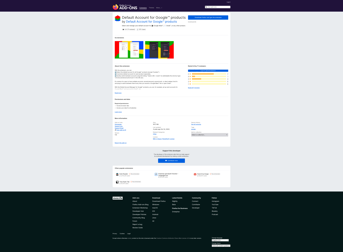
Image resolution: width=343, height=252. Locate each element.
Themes (151, 8)
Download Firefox (159, 201)
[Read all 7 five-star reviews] (209, 74)
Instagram (215, 201)
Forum (134, 221)
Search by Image (203, 174)
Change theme (216, 243)
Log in (228, 2)
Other (154, 134)
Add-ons (135, 198)
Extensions (143, 8)
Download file (192, 21)
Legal (129, 233)
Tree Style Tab (124, 182)
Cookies (122, 233)
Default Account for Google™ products (151, 21)
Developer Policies (139, 214)
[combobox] (217, 7)
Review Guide (137, 228)
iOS (153, 211)
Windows (155, 204)
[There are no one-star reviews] (209, 84)
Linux (154, 218)
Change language (217, 238)
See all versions (196, 124)
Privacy (115, 233)
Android (155, 214)
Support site (119, 126)
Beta (174, 204)
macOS (155, 208)
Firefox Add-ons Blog (140, 204)
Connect (195, 201)
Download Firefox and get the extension (208, 17)
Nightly (174, 201)
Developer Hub (138, 211)
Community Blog (138, 218)
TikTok (214, 208)
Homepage (118, 124)
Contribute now (172, 160)
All (153, 221)
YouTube (215, 204)
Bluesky (215, 211)
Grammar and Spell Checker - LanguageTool (168, 174)
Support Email (119, 128)
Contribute (196, 204)
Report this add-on (120, 143)
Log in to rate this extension (208, 70)
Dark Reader (123, 174)
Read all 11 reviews (194, 87)
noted (129, 238)
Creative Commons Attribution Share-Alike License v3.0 (172, 238)
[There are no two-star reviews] (209, 81)
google (193, 129)
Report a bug (137, 224)
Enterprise (176, 212)
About (134, 201)
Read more (118, 93)
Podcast (215, 214)
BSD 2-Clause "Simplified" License (163, 139)
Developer (196, 208)
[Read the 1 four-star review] (209, 76)
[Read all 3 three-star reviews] (209, 79)
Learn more (118, 112)
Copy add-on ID (121, 130)
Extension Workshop (140, 208)
